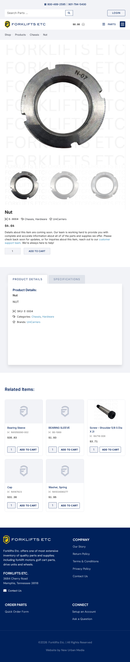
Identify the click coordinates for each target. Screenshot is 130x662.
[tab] (27, 279)
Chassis (34, 34)
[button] (122, 24)
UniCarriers (59, 219)
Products (20, 34)
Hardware (41, 219)
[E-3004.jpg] (65, 105)
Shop (8, 34)
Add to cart (37, 251)
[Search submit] (69, 13)
